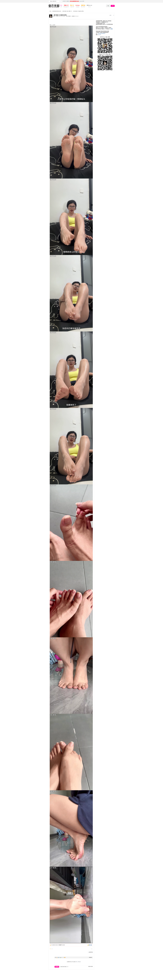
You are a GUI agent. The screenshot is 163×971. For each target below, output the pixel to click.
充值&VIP (66, 5)
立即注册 (79, 961)
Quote (61, 957)
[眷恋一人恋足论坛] (53, 7)
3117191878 (100, 33)
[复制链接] (77, 16)
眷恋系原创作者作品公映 (56, 11)
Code (63, 957)
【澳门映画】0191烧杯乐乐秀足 (78, 11)
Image (58, 957)
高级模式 (90, 957)
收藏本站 (67, 1)
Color (56, 957)
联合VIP (72, 5)
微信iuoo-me (89, 5)
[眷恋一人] (50, 17)
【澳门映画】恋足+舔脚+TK (67, 11)
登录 (108, 5)
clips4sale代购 (82, 1)
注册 (113, 5)
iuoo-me (99, 34)
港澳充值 (83, 5)
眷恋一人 (54, 16)
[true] (60, 1)
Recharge (78, 5)
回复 (52, 948)
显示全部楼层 (68, 16)
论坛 (61, 5)
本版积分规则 (90, 966)
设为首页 (64, 1)
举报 (91, 948)
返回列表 (91, 952)
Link (60, 957)
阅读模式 (73, 16)
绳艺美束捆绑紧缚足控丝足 (74, 1)
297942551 (103, 33)
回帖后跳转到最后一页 (64, 966)
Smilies (64, 957)
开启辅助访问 (114, 1)
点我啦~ (111, 28)
